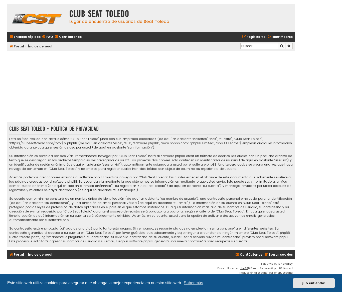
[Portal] (37, 18)
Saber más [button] (193, 283)
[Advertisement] (151, 87)
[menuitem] (47, 37)
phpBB (244, 268)
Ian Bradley (285, 264)
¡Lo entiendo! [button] (313, 283)
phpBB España (283, 273)
